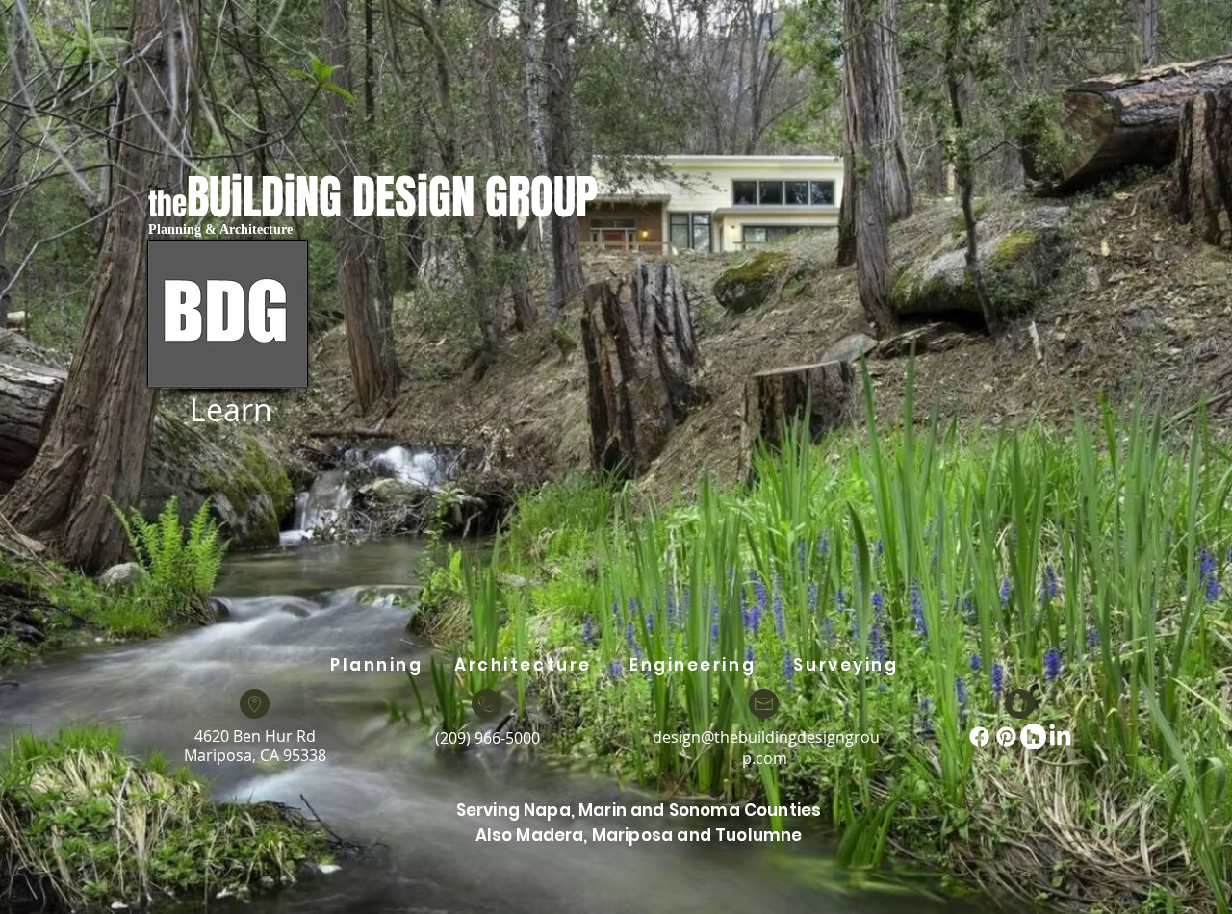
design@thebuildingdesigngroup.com (766, 747)
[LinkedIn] (1060, 736)
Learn (231, 409)
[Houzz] (1033, 736)
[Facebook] (979, 736)
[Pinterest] (1006, 736)
